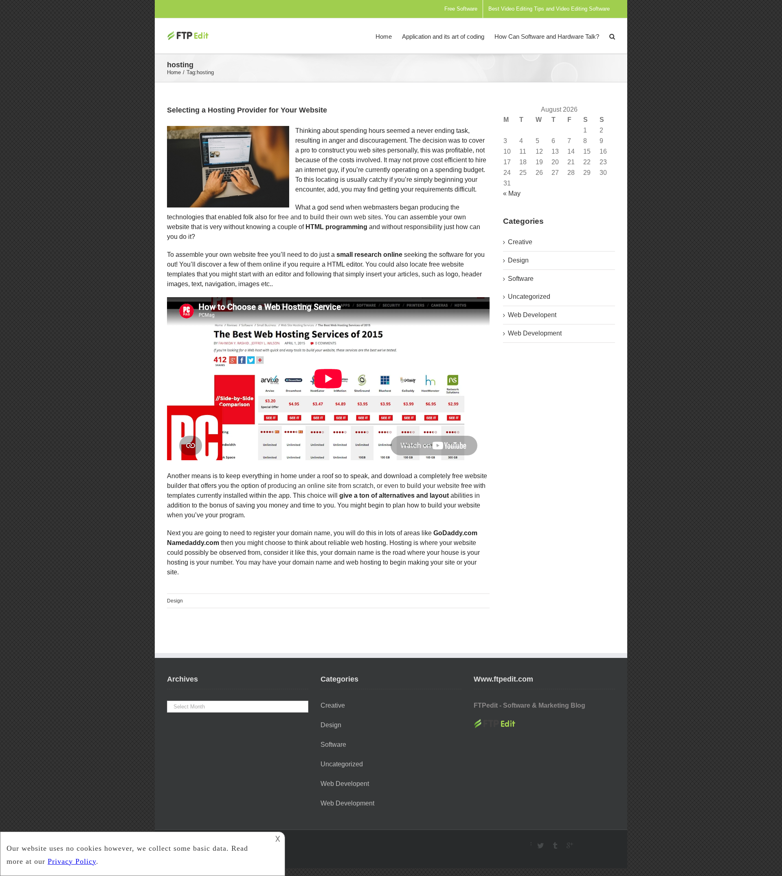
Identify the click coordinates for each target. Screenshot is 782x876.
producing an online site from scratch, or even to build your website (363, 485)
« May (512, 193)
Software (521, 278)
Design (175, 601)
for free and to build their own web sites (325, 217)
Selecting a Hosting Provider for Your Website (247, 110)
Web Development (535, 333)
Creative (520, 241)
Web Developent (532, 314)
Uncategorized (529, 296)
